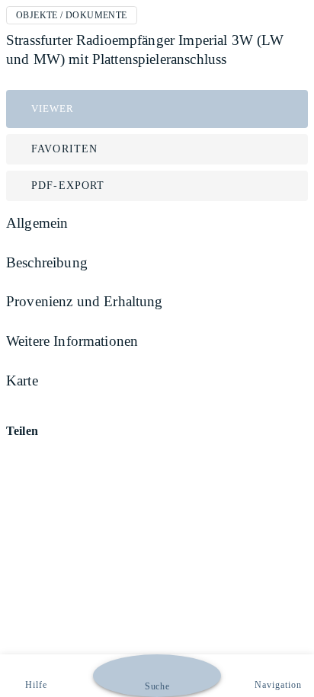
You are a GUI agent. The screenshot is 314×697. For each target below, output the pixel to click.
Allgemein (37, 223)
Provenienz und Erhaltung (84, 301)
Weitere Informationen (72, 341)
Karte (22, 380)
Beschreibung (47, 262)
